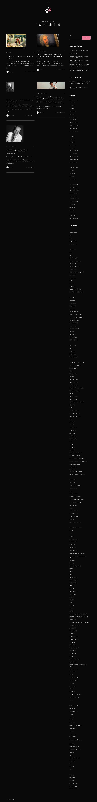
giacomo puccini (75, 390)
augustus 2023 (74, 201)
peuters (72, 599)
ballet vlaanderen (75, 261)
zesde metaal (74, 783)
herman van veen (75, 413)
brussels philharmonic (77, 292)
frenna (72, 376)
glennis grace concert (77, 402)
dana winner (73, 323)
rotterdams (73, 661)
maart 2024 (73, 181)
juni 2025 (72, 139)
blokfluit (73, 286)
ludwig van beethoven (77, 499)
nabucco (72, 544)
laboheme (73, 482)
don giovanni (74, 340)
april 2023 (73, 212)
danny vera (73, 325)
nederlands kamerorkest (77, 553)
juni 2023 (72, 207)
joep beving (73, 427)
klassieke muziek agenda (77, 458)
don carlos (73, 337)
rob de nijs (73, 645)
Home (44, 21)
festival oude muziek (76, 365)
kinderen (72, 447)
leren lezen (73, 488)
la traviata (73, 479)
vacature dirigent (75, 749)
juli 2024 (72, 170)
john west (73, 430)
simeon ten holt (74, 677)
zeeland (72, 780)
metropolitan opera (76, 527)
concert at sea (74, 311)
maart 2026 (73, 114)
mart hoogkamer (75, 516)
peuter (72, 597)
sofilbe (72, 81)
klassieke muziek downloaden (79, 461)
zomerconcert (74, 789)
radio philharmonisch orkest (79, 616)
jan (71, 419)
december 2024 (74, 156)
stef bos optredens (75, 694)
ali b (71, 238)
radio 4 (72, 611)
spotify (72, 688)
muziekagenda (74, 539)
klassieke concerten (76, 452)
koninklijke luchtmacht (77, 474)
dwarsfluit (73, 351)
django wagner (74, 328)
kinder (72, 444)
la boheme (73, 477)
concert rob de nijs (76, 314)
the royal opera (74, 705)
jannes (72, 424)
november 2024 (74, 159)
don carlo (73, 334)
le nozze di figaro (75, 485)
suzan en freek (74, 697)
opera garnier (74, 582)
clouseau (72, 306)
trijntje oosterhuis (76, 725)
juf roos (72, 433)
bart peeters (73, 269)
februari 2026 (74, 117)
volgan (8, 52)
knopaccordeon (75, 464)
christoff (73, 300)
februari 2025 (74, 150)
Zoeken (71, 35)
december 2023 (74, 190)
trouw (72, 731)
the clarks (73, 702)
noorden (72, 560)
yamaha (72, 775)
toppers (72, 717)
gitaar (72, 393)
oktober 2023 (74, 196)
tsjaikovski (73, 734)
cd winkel (73, 297)
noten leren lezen (75, 566)
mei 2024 (72, 176)
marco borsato (74, 510)
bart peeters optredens (77, 272)
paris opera (73, 594)
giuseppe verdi (74, 396)
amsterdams (73, 241)
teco (71, 700)
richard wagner (75, 639)
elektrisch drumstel (76, 359)
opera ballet (74, 577)
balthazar (73, 263)
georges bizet (74, 382)
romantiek (73, 653)
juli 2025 (72, 136)
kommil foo (73, 467)
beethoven (73, 275)
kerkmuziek (73, 436)
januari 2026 (73, 119)
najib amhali (73, 547)
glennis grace (74, 399)
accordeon (73, 232)
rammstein (73, 619)
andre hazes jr (74, 246)
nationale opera (75, 550)
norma (72, 563)
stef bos (72, 691)
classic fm (73, 303)
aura (71, 252)
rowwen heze (74, 669)
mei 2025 (72, 142)
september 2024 (74, 164)
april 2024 (73, 179)
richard (72, 633)
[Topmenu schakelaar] (48, 2)
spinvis (72, 683)
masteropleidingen (76, 522)
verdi (71, 755)
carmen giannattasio (76, 294)
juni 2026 (72, 105)
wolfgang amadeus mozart (78, 772)
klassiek (72, 450)
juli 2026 (72, 102)
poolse (72, 605)
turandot (73, 736)
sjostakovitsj (74, 680)
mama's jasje (73, 505)
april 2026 (73, 111)
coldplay (72, 309)
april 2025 (73, 145)
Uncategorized (41, 50)
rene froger (73, 630)
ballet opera (74, 258)
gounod (72, 405)
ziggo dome (73, 786)
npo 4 (71, 568)
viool (71, 763)
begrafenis (73, 278)
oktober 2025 (74, 128)
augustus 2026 (74, 100)
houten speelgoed (75, 416)
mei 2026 (72, 108)
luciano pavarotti (75, 496)
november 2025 (74, 125)
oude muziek (73, 591)
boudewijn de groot (76, 289)
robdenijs (73, 650)
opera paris (73, 585)
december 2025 (74, 122)
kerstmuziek (73, 438)
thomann (72, 708)
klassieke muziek (42, 93)
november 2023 (74, 193)
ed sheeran (73, 354)
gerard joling (74, 385)
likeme (72, 491)
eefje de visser (74, 357)
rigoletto (73, 642)
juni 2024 (72, 173)
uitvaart (72, 743)
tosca (71, 719)
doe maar (72, 331)
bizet (71, 280)
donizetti (73, 342)
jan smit (72, 421)
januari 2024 (73, 187)
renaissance (73, 628)
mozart (72, 536)
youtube (72, 777)
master (72, 519)
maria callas (73, 513)
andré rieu (73, 249)
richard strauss (74, 636)
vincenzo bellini (75, 758)
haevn (71, 407)
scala (71, 674)
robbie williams (74, 647)
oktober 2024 (74, 162)
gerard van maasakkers (77, 388)
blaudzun (73, 283)
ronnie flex (73, 656)
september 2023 (74, 198)
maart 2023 (73, 215)
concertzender (74, 320)
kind (71, 441)
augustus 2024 (74, 167)
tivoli (71, 714)
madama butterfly (75, 502)
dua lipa (72, 348)
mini (71, 533)
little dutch (73, 493)
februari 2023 (74, 218)
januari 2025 (73, 153)
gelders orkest (74, 379)
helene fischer (74, 410)
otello (72, 588)
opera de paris (74, 580)
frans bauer (73, 373)
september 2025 (74, 131)
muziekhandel (74, 541)
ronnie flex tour (75, 659)
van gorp (72, 752)
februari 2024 (74, 184)
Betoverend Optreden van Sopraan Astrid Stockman (79, 87)
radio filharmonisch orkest (78, 613)
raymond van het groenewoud (79, 622)
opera (71, 574)
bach (71, 255)
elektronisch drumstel (77, 362)
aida (71, 235)
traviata (72, 722)
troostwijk (73, 728)
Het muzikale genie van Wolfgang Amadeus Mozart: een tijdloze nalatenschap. (17, 151)
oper (71, 571)
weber (71, 769)
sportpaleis (73, 686)
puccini (72, 608)
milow (71, 530)
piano (71, 602)
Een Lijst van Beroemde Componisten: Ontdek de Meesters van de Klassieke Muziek (49, 56)
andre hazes (73, 244)
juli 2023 (72, 204)
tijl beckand (73, 711)
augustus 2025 (74, 133)
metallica (73, 525)
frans (71, 371)
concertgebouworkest (77, 317)
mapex (71, 508)
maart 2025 (73, 148)
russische (72, 671)
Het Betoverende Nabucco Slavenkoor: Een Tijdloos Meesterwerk (79, 52)
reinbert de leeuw (75, 625)
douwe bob (73, 345)
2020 (71, 229)
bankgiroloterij (75, 266)
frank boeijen (74, 368)
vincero (72, 760)
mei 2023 (72, 210)
